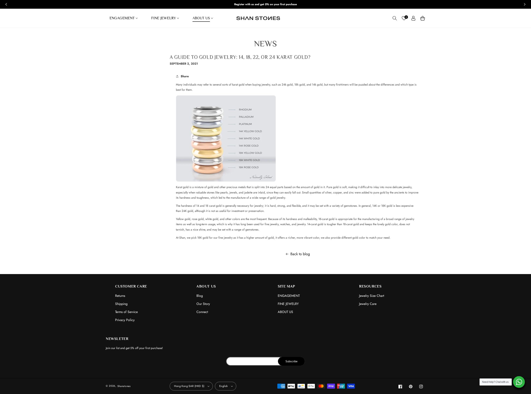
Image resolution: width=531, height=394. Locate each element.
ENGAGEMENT (289, 295)
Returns (120, 295)
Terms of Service (126, 311)
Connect (202, 311)
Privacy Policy (125, 320)
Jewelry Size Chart (371, 295)
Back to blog (300, 254)
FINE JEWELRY (288, 303)
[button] (124, 18)
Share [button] (185, 76)
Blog (199, 295)
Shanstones (124, 386)
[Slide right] (525, 4)
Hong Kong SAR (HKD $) (189, 386)
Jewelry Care (367, 303)
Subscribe (291, 361)
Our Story (203, 303)
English (223, 386)
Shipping (121, 303)
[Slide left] (6, 4)
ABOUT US (285, 311)
